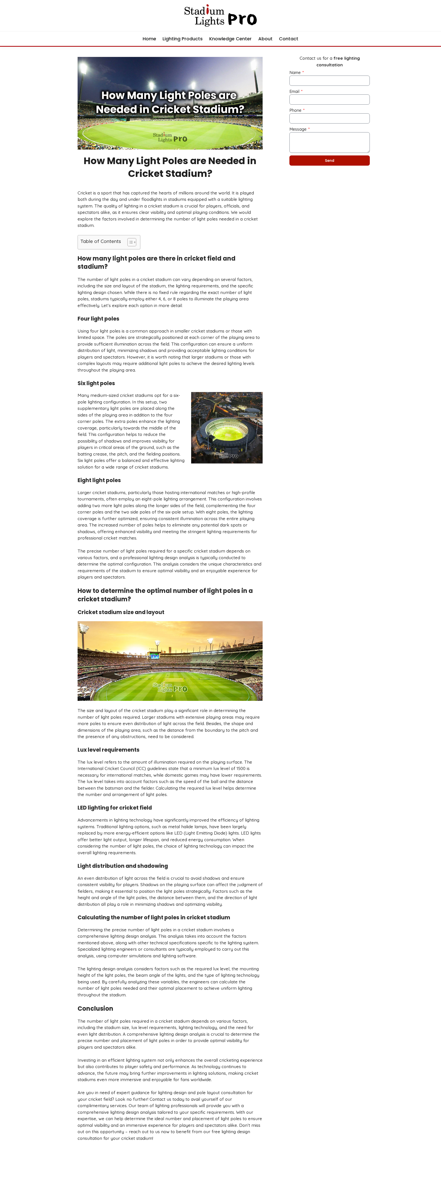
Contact (288, 38)
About (265, 38)
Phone (295, 110)
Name (295, 72)
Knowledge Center (230, 38)
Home (149, 38)
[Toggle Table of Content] (129, 242)
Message (298, 129)
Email (294, 91)
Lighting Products (183, 38)
